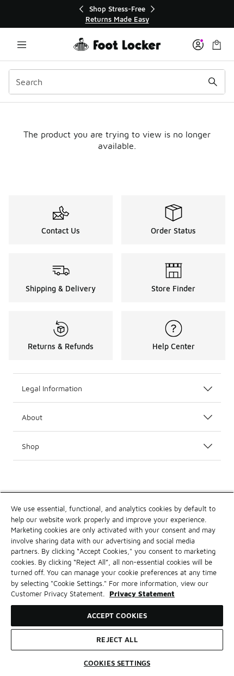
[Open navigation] (21, 44)
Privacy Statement (142, 593)
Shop (30, 446)
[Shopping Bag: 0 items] (216, 44)
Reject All (116, 639)
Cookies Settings (117, 663)
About (32, 417)
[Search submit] (213, 82)
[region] (117, 14)
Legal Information (52, 388)
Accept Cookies (117, 615)
